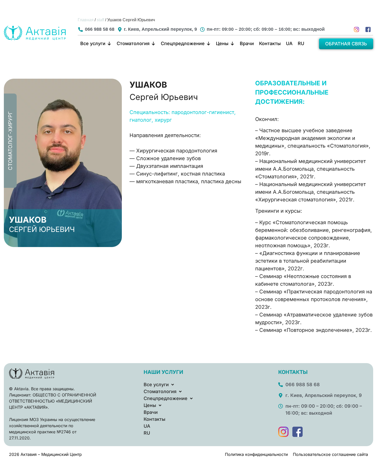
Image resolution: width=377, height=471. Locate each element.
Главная (86, 20)
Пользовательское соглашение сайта (330, 454)
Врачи (247, 43)
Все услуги (92, 43)
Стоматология (133, 43)
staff (100, 20)
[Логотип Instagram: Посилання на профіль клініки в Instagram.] (283, 432)
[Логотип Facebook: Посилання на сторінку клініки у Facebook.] (368, 29)
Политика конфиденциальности (256, 454)
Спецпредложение (183, 43)
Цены (222, 43)
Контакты (270, 43)
